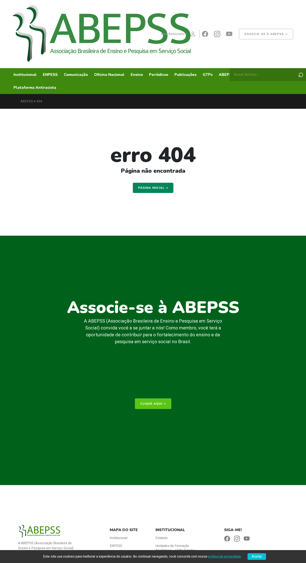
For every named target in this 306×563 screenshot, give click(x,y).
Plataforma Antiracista (35, 87)
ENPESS (50, 74)
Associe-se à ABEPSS (266, 34)
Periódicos (158, 74)
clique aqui (153, 404)
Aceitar (257, 556)
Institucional (25, 74)
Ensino (137, 74)
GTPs (208, 74)
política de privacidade (224, 556)
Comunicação (76, 74)
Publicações (185, 74)
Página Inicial (153, 188)
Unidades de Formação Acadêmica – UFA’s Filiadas (175, 548)
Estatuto (161, 538)
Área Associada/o (174, 34)
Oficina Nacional (109, 74)
